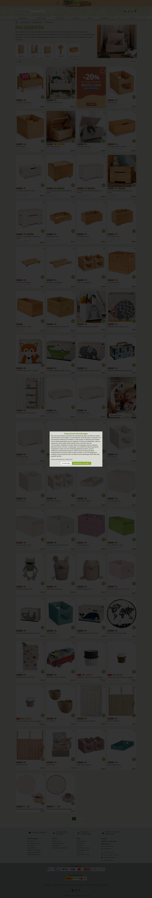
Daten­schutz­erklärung (57, 459)
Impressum (69, 459)
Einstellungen (66, 463)
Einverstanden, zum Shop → (81, 463)
